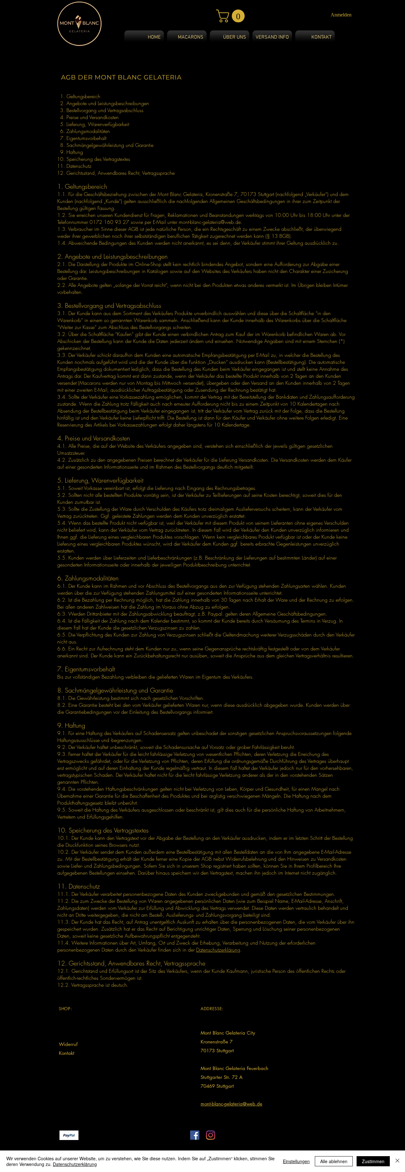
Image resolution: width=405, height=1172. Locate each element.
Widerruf (68, 1044)
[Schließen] (397, 1161)
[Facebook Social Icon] (194, 1135)
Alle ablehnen (333, 1161)
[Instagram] (210, 1135)
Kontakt (66, 1053)
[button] (232, 16)
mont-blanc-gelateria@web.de (210, 222)
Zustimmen (373, 1161)
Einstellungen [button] (296, 1161)
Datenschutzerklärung (218, 949)
